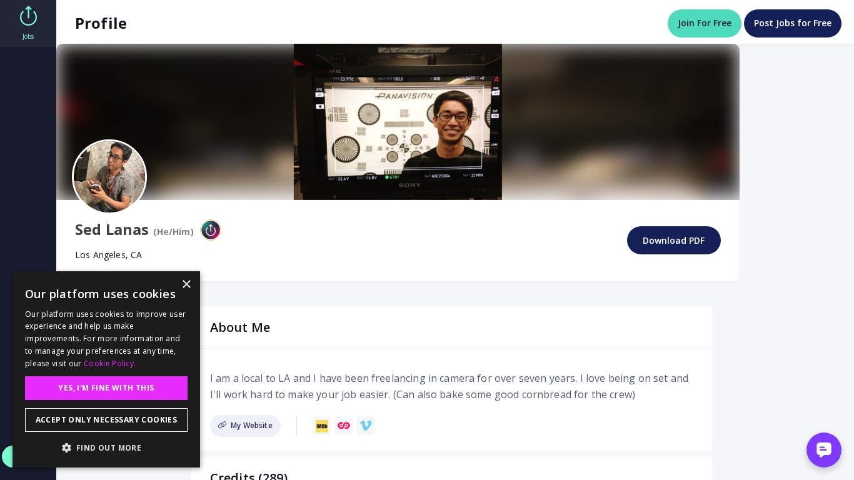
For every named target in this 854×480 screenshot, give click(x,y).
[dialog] (106, 369)
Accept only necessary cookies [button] (107, 419)
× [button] (186, 284)
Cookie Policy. (110, 363)
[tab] (28, 23)
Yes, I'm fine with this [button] (106, 387)
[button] (106, 447)
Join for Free (704, 23)
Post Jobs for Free (792, 23)
